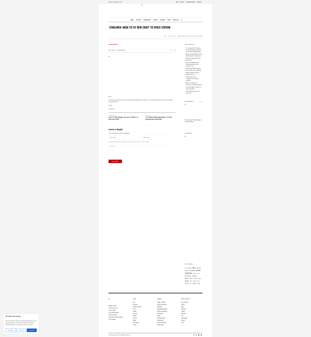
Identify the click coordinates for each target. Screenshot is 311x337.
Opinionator (160, 313)
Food (134, 309)
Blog (194, 267)
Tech (191, 281)
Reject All (21, 330)
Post (195, 278)
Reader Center (112, 305)
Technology (136, 322)
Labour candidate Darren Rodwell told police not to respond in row (192, 64)
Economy (192, 270)
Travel (186, 283)
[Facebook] (194, 335)
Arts (134, 302)
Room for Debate (161, 322)
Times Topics (112, 310)
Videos (194, 283)
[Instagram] (199, 335)
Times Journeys (113, 314)
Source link (111, 108)
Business (199, 268)
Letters (159, 315)
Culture (187, 270)
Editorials (159, 306)
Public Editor (160, 324)
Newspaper (188, 276)
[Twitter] (201, 335)
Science (199, 278)
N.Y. (198, 273)
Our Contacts (112, 319)
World (198, 283)
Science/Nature (172, 36)
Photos (187, 278)
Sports (187, 281)
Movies (194, 273)
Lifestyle (188, 273)
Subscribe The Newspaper (116, 317)
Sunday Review (161, 318)
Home (165, 36)
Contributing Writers (162, 309)
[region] (21, 324)
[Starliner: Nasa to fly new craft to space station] (142, 74)
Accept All (31, 330)
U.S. (190, 283)
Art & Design (188, 268)
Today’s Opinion (161, 302)
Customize (10, 330)
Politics (191, 278)
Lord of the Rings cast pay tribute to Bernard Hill (123, 118)
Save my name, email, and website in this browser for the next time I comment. (129, 141)
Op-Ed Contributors (162, 311)
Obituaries (194, 276)
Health (198, 270)
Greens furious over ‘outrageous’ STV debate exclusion (192, 78)
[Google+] (196, 335)
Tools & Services (113, 308)
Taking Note (160, 320)
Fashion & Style (137, 306)
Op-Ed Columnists (162, 304)
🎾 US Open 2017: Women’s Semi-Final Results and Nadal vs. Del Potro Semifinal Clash (193, 49)
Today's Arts (196, 281)
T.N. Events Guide (113, 312)
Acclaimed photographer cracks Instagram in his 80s (158, 118)
